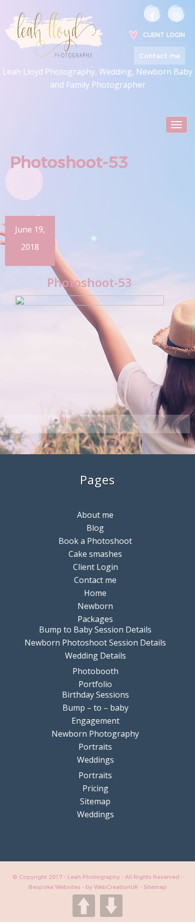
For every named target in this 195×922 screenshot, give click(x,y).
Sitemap (95, 801)
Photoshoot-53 (86, 419)
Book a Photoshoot (95, 540)
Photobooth (95, 671)
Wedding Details (95, 655)
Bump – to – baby (95, 707)
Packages (95, 619)
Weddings (95, 759)
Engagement (96, 720)
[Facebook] (152, 13)
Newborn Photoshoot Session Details (95, 642)
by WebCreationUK (113, 886)
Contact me (159, 56)
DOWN (111, 905)
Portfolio (95, 684)
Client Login (164, 35)
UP (83, 905)
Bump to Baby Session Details (95, 629)
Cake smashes (95, 553)
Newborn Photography (95, 733)
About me (95, 514)
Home (95, 592)
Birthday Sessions (95, 694)
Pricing (95, 788)
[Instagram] (176, 13)
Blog (95, 527)
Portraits (95, 746)
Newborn (95, 605)
